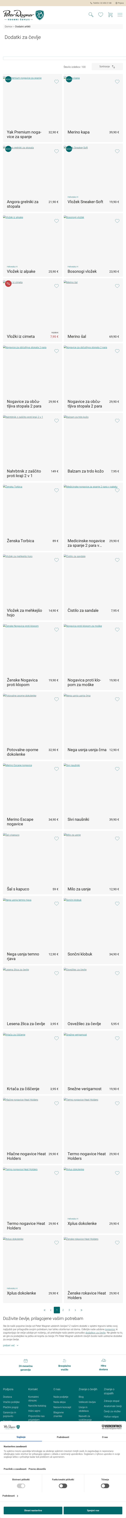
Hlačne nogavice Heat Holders (26, 1156)
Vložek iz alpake (21, 271)
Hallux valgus (111, 1416)
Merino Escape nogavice (20, 821)
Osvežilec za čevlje (84, 1023)
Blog (81, 1396)
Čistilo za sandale (83, 610)
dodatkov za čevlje (95, 1332)
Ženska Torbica (20, 541)
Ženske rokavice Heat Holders (87, 1295)
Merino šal (77, 336)
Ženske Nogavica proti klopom (22, 682)
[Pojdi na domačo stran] (23, 15)
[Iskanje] (91, 15)
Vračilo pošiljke (11, 1402)
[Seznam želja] (101, 15)
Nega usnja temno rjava (23, 956)
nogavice (110, 1329)
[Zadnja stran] (81, 1310)
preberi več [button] (9, 1345)
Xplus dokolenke (82, 1223)
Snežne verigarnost (85, 1088)
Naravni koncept (62, 1407)
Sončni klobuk (80, 954)
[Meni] (120, 15)
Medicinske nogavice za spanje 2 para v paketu (86, 543)
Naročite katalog (37, 1405)
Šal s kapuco (18, 889)
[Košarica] (110, 15)
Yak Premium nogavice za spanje (24, 134)
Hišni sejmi (34, 1410)
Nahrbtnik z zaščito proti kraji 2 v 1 (24, 473)
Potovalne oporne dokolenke (22, 752)
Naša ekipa (59, 1402)
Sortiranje (104, 66)
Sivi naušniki (78, 819)
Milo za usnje (79, 889)
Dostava (7, 1396)
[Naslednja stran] (75, 1310)
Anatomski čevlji (113, 1406)
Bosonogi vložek (82, 271)
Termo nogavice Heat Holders (87, 1156)
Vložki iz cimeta (21, 336)
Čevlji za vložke (112, 1411)
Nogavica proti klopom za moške (84, 682)
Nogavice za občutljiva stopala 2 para (24, 403)
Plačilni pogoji (10, 1407)
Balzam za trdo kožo (86, 471)
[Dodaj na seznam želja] (56, 82)
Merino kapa (79, 132)
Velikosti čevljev (87, 1402)
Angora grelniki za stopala (22, 204)
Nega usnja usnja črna (87, 749)
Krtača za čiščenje (23, 1088)
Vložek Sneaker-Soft (85, 201)
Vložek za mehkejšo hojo (24, 612)
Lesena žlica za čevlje (26, 1023)
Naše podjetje (60, 1396)
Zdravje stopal (111, 1401)
